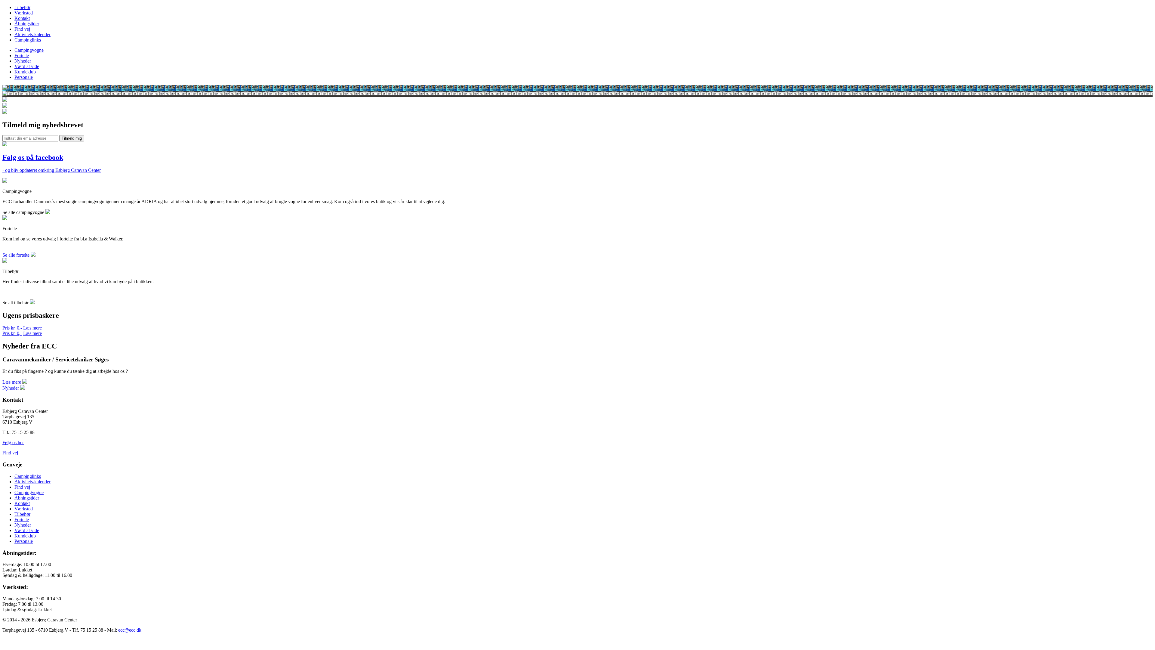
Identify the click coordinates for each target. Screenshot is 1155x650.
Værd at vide (26, 66)
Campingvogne (29, 50)
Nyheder (22, 60)
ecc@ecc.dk (129, 630)
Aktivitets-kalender (32, 34)
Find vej (22, 29)
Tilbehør (22, 7)
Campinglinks (27, 39)
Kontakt (22, 18)
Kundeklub (25, 71)
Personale (23, 77)
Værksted (23, 12)
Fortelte (21, 55)
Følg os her (13, 442)
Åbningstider (26, 23)
